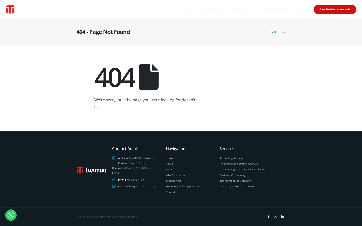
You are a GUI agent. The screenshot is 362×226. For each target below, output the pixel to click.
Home (187, 9)
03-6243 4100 (135, 179)
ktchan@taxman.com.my (140, 186)
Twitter (275, 217)
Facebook (268, 217)
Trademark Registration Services (239, 163)
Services (218, 9)
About (201, 9)
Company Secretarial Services (237, 186)
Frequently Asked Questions (182, 186)
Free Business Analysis (334, 9)
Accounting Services (231, 158)
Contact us (172, 192)
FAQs (286, 9)
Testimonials (267, 9)
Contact (301, 9)
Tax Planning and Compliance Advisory (243, 169)
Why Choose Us (240, 9)
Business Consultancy (233, 175)
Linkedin (282, 217)
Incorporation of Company (236, 180)
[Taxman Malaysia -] (24, 9)
